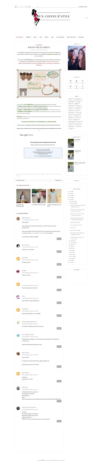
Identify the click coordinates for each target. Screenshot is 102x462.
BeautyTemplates (47, 460)
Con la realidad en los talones (38, 233)
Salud (52, 37)
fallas (77, 110)
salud (79, 121)
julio (71, 246)
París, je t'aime (73, 227)
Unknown (33, 50)
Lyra (23, 296)
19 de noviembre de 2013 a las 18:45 (30, 355)
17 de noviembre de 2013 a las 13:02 (30, 220)
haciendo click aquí (54, 109)
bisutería (28, 174)
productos (75, 119)
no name (25, 257)
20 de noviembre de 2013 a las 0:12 (30, 375)
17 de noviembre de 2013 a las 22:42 (30, 298)
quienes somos (72, 121)
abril (71, 252)
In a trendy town (28, 334)
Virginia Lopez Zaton (29, 407)
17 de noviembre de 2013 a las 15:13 (30, 272)
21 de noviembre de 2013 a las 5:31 (30, 389)
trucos (78, 126)
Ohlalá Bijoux (29, 59)
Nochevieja (71, 105)
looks (77, 112)
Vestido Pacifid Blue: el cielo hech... (54, 205)
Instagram (77, 88)
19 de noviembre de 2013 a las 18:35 (30, 336)
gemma (24, 270)
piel (69, 119)
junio (71, 248)
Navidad (76, 103)
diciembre (72, 201)
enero (71, 258)
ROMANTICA (78, 151)
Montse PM (25, 245)
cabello (70, 108)
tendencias (71, 126)
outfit (77, 117)
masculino (71, 117)
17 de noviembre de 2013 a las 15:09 (30, 260)
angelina (25, 387)
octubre (72, 240)
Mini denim (77, 139)
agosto (71, 244)
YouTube (76, 82)
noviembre (72, 203)
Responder (59, 238)
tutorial (70, 128)
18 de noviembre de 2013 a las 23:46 (30, 311)
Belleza (35, 37)
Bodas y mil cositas (71, 37)
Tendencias (28, 37)
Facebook (82, 88)
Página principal (19, 37)
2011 (70, 262)
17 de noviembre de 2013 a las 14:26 (30, 247)
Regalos (78, 105)
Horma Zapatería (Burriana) (76, 225)
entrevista (71, 110)
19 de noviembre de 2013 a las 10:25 (30, 324)
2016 (70, 193)
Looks (40, 37)
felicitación (71, 112)
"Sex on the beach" (60, 37)
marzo (71, 254)
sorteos (18, 176)
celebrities (77, 108)
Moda (31, 174)
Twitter (70, 82)
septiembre (72, 242)
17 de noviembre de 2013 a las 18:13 (30, 285)
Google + (71, 88)
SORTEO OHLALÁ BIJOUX (75, 222)
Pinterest (82, 82)
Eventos (46, 37)
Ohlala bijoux (36, 174)
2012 (70, 260)
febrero (72, 256)
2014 (70, 197)
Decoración (81, 37)
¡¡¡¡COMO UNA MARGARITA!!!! (20, 205)
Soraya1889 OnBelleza (29, 321)
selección (71, 124)
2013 (70, 199)
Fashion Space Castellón (75, 230)
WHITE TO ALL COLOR (80, 163)
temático (78, 124)
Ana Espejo (25, 372)
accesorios (39, 44)
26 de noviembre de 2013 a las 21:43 (30, 409)
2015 (70, 195)
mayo (71, 250)
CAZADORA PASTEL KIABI (38, 204)
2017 (70, 191)
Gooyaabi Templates (61, 460)
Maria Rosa (25, 352)
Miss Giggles (26, 217)
